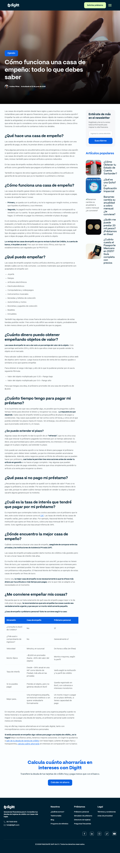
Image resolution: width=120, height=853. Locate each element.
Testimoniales (56, 816)
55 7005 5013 (12, 822)
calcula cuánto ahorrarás (28, 744)
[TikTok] (107, 834)
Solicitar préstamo (95, 5)
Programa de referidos (59, 824)
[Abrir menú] (109, 5)
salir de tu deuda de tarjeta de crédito (22, 741)
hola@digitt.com (13, 825)
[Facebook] (84, 834)
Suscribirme (101, 141)
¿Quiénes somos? (57, 812)
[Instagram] (99, 834)
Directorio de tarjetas (82, 820)
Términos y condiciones (107, 812)
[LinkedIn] (92, 834)
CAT (42, 516)
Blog (52, 820)
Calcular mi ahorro (60, 782)
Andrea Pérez (14, 86)
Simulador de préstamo (83, 816)
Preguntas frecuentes (82, 824)
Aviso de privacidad (105, 816)
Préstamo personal (81, 812)
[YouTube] (114, 834)
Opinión (11, 53)
